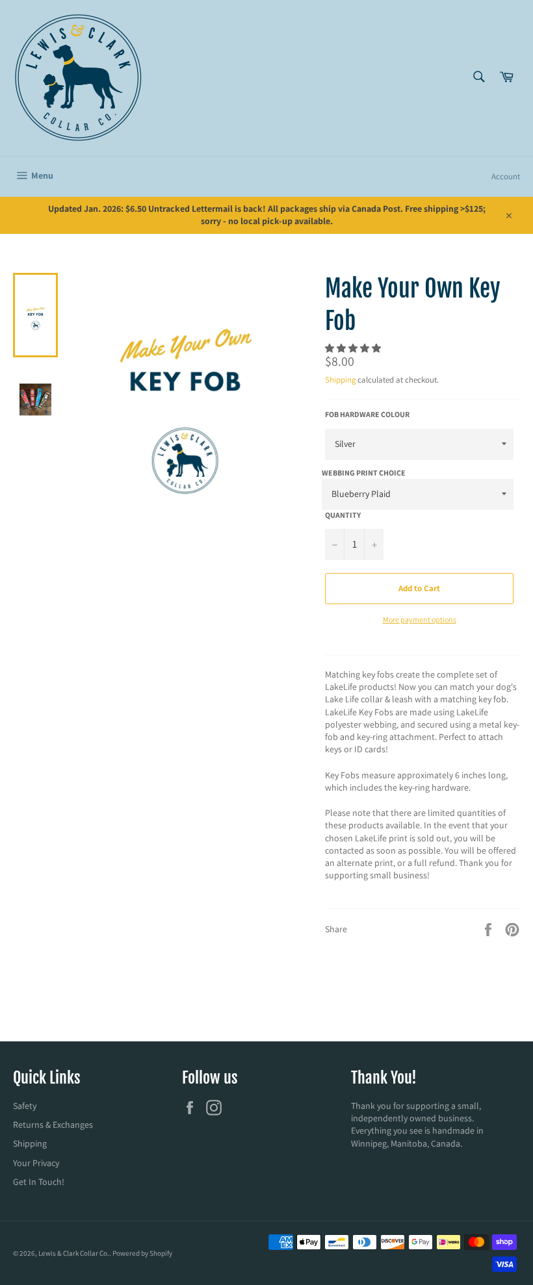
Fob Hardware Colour (367, 414)
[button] (354, 348)
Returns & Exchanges (53, 1124)
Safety (24, 1106)
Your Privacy (36, 1163)
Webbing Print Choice (364, 472)
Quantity (343, 515)
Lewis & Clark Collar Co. (73, 1253)
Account (505, 176)
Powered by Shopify (142, 1253)
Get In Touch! (38, 1182)
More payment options (419, 619)
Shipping (340, 379)
